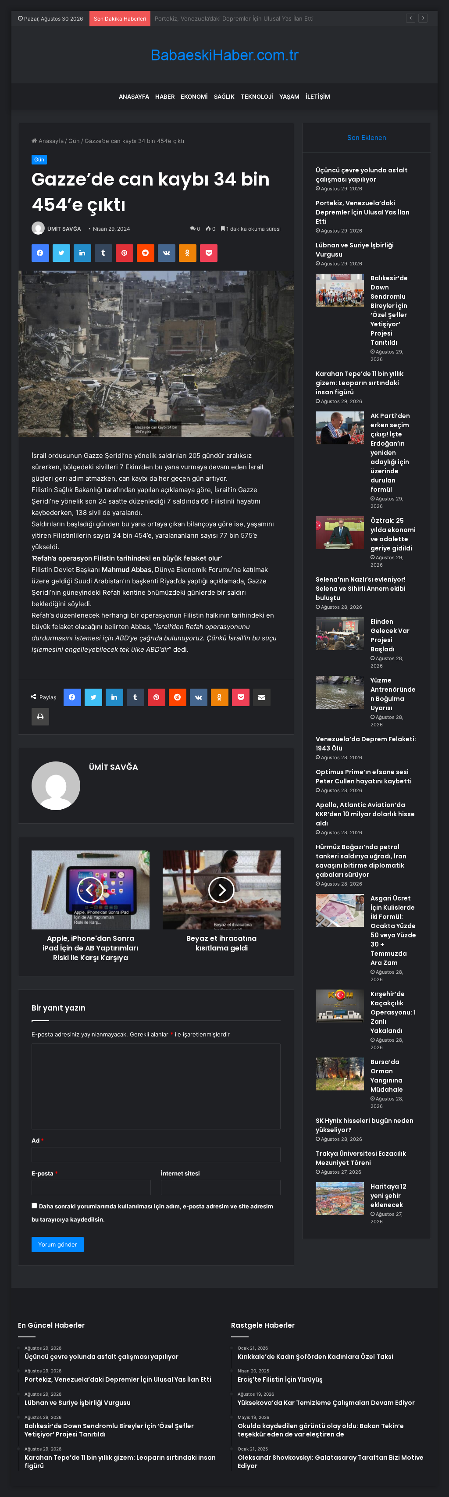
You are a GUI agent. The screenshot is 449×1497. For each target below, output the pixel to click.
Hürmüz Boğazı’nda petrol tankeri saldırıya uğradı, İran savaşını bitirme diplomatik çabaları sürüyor (361, 861)
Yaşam (289, 96)
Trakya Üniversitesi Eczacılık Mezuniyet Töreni (361, 1158)
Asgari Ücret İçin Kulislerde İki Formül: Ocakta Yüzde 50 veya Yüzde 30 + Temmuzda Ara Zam (393, 930)
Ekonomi (194, 96)
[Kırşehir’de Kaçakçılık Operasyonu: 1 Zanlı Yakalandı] (340, 1006)
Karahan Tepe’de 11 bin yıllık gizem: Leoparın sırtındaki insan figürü (359, 383)
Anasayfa (134, 96)
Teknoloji (257, 96)
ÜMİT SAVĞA (64, 228)
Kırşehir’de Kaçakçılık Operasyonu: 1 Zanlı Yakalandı (393, 1012)
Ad (38, 1140)
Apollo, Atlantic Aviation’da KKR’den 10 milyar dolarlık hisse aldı (365, 814)
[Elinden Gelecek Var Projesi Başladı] (340, 633)
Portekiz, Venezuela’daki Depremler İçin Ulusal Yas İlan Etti (363, 212)
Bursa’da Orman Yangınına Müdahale (387, 1076)
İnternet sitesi (180, 1173)
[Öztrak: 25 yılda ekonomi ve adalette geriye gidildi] (340, 532)
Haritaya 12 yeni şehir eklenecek (388, 1195)
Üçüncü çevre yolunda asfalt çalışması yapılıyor (362, 175)
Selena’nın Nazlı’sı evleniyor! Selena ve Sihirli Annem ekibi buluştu (361, 588)
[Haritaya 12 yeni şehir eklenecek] (340, 1198)
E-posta (45, 1173)
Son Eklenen (366, 137)
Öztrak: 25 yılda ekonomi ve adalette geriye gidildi (393, 534)
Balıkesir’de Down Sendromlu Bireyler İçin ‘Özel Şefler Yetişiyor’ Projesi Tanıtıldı (389, 310)
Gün (74, 140)
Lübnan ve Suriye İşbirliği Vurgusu (201, 18)
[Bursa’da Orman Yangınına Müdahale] (340, 1074)
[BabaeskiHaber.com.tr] (224, 55)
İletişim (318, 96)
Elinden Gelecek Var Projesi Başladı (390, 635)
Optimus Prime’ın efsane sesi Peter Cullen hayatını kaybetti (364, 777)
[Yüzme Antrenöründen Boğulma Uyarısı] (340, 692)
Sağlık (224, 96)
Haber (165, 96)
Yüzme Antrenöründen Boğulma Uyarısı (393, 694)
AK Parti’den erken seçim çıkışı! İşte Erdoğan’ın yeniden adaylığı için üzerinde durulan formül (390, 452)
